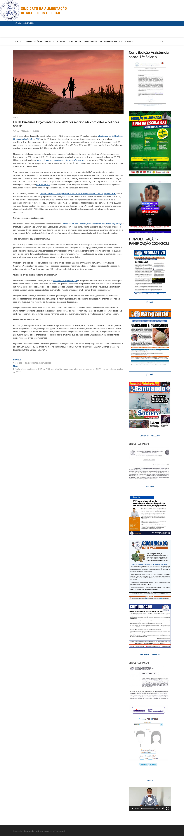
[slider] (147, 808)
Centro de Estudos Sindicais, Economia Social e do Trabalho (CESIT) (91, 223)
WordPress (39, 831)
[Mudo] (163, 808)
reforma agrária (43, 184)
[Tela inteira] (167, 808)
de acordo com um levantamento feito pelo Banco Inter (61, 160)
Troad (17, 131)
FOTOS (128, 41)
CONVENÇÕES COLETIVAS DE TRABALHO (102, 41)
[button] (150, 799)
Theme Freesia (28, 831)
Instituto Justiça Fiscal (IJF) (65, 280)
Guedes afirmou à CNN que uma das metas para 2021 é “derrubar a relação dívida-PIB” (78, 193)
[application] (150, 799)
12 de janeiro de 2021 (31, 131)
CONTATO (61, 41)
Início (17, 41)
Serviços (49, 41)
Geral (15, 117)
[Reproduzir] (132, 808)
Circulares (75, 41)
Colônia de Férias (33, 41)
